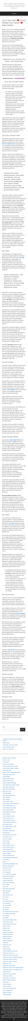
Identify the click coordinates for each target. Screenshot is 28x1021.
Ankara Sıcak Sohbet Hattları (10, 768)
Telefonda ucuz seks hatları (10, 745)
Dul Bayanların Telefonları (10, 834)
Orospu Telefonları (8, 880)
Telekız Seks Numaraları (9, 980)
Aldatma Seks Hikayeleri (9, 758)
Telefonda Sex (7, 971)
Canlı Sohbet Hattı (8, 801)
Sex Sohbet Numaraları (9, 913)
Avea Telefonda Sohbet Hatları (11, 785)
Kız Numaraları (7, 872)
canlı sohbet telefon (8, 809)
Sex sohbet (6, 907)
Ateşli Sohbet (6, 776)
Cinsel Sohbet (6, 814)
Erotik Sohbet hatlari (8, 845)
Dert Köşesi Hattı (7, 824)
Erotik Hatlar (6, 841)
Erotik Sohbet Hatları (8, 847)
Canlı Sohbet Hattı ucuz (9, 805)
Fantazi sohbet (7, 853)
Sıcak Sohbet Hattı (8, 922)
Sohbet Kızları (6, 930)
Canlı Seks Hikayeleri (8, 787)
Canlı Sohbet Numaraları (9, 807)
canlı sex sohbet (7, 793)
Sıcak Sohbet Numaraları (9, 924)
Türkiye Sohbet (7, 984)
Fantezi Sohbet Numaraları (10, 857)
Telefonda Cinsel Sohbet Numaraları (12, 957)
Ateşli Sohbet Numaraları (9, 783)
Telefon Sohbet (7, 949)
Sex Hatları (6, 897)
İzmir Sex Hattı (7, 870)
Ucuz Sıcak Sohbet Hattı (9, 988)
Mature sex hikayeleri (8, 876)
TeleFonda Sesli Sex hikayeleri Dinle (12, 969)
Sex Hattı (5, 899)
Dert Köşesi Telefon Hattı (9, 826)
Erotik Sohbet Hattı (8, 849)
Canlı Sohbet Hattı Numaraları (11, 803)
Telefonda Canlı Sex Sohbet (10, 955)
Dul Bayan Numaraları (9, 830)
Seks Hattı (5, 886)
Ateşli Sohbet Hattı (8, 780)
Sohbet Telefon (7, 938)
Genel (4, 861)
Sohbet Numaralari (8, 932)
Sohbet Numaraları (8, 934)
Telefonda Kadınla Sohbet (10, 959)
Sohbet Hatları (7, 926)
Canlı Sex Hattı (7, 791)
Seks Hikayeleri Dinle (8, 747)
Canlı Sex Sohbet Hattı (9, 795)
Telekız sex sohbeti (8, 749)
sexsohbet (5, 917)
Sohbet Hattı (6, 928)
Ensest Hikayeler (7, 839)
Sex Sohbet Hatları (10, 1006)
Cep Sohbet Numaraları (9, 812)
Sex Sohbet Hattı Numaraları (10, 911)
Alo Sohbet (6, 762)
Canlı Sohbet (6, 797)
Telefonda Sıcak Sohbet (9, 974)
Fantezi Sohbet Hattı (8, 855)
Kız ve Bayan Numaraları (9, 874)
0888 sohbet (6, 743)
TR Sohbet (5, 982)
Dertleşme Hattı (7, 828)
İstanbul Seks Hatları (8, 866)
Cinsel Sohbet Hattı (8, 818)
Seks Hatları (6, 884)
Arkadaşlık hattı (7, 770)
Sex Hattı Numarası (8, 901)
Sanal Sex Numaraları (8, 882)
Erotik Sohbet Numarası (9, 851)
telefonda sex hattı (5, 1012)
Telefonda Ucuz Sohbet (9, 978)
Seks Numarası (7, 890)
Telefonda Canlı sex (8, 953)
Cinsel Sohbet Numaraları (10, 822)
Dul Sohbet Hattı (7, 837)
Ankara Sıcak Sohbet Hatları (10, 766)
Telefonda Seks (7, 963)
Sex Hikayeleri (6, 903)
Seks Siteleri (6, 893)
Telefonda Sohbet (8, 976)
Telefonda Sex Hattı (14, 1014)
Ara (4, 727)
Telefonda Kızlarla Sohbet (10, 961)
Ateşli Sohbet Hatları (8, 778)
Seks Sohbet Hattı (8, 895)
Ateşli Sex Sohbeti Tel (9, 774)
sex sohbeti (6, 915)
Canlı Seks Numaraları (9, 789)
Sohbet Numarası (7, 936)
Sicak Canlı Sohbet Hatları (10, 920)
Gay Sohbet (6, 859)
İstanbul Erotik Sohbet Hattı (10, 863)
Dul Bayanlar (6, 832)
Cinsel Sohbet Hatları (8, 816)
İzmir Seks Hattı (7, 868)
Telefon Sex (6, 946)
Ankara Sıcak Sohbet (8, 764)
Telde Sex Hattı (7, 944)
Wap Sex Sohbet (7, 992)
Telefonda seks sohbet (9, 965)
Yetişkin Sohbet (7, 994)
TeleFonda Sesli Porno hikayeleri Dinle (13, 967)
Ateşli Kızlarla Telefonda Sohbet (11, 772)
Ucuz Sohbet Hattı (8, 990)
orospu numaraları (8, 878)
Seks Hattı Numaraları (9, 888)
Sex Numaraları (7, 905)
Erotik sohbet (6, 843)
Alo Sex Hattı (6, 760)
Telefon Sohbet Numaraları (10, 951)
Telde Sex (5, 942)
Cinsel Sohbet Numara (9, 820)
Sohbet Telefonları (8, 940)
